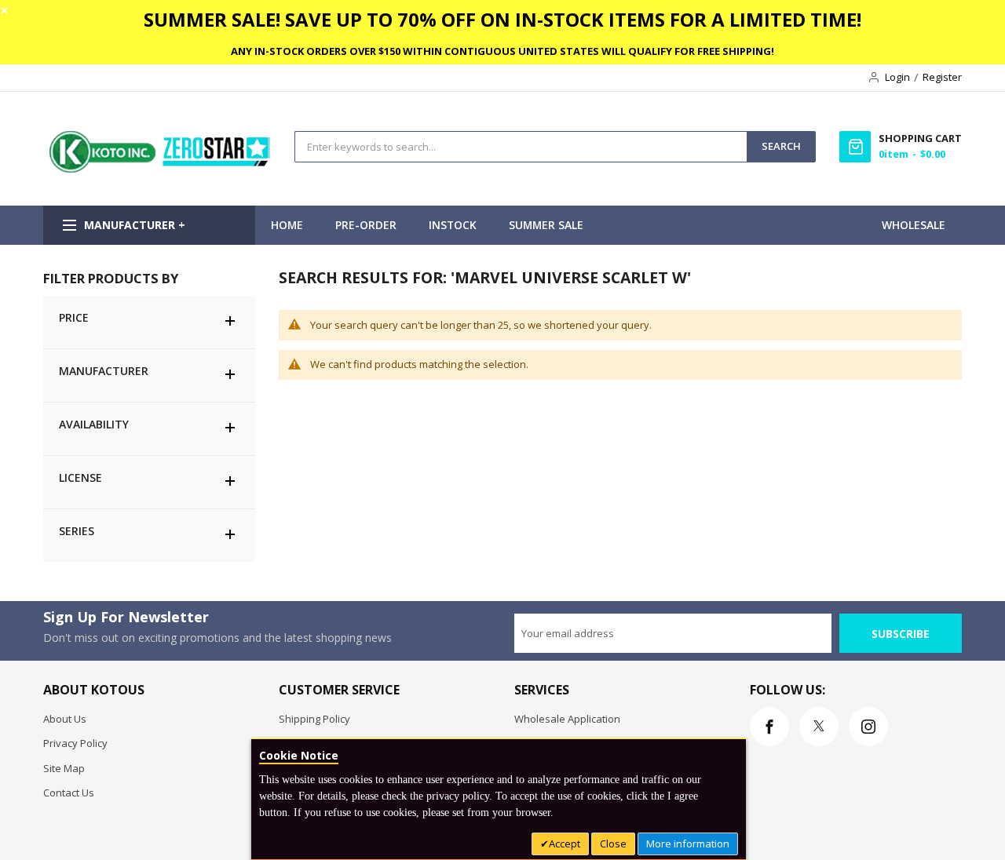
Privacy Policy (75, 743)
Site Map (64, 768)
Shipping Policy (314, 719)
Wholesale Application (567, 719)
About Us (64, 719)
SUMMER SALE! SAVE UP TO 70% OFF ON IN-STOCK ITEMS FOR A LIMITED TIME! (502, 19)
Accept (564, 843)
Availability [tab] (94, 424)
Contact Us (68, 792)
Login (897, 77)
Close (613, 843)
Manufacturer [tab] (103, 371)
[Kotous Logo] (161, 168)
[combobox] (521, 147)
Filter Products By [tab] (110, 278)
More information (687, 843)
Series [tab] (76, 531)
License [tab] (80, 477)
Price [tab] (74, 317)
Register (942, 77)
